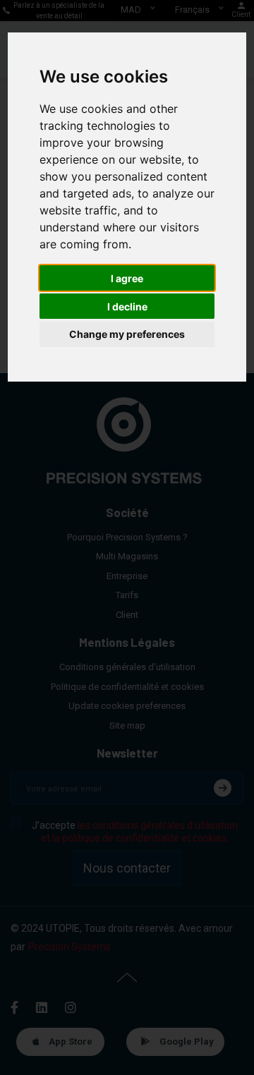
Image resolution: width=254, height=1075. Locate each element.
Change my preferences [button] (127, 334)
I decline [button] (127, 306)
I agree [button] (127, 278)
